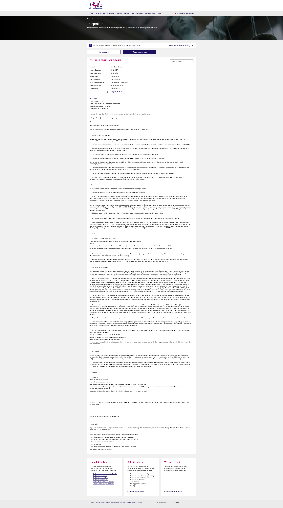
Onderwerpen (100, 13)
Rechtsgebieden (95, 79)
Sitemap (98, 502)
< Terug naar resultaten (139, 52)
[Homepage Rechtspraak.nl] (95, 5)
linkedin (189, 502)
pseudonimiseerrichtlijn (132, 45)
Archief (134, 502)
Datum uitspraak (95, 70)
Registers (127, 13)
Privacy (102, 502)
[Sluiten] (192, 45)
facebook (184, 502)
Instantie (92, 67)
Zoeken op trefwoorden (100, 476)
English (92, 502)
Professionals (150, 13)
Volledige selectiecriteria (136, 491)
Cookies (108, 502)
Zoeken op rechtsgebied (100, 480)
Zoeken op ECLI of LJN (100, 478)
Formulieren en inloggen (185, 13)
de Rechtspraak (137, 13)
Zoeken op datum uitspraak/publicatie (105, 474)
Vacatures (128, 502)
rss (167, 502)
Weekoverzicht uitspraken (174, 491)
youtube (192, 502)
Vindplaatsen (94, 88)
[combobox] (182, 61)
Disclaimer (139, 502)
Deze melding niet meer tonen (178, 45)
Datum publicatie (95, 73)
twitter (181, 502)
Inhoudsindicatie (95, 85)
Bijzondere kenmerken (97, 82)
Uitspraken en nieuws (114, 13)
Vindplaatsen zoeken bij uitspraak (103, 482)
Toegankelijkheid (115, 502)
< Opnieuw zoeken (104, 52)
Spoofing (122, 502)
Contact (159, 13)
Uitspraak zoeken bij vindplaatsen (103, 484)
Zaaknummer (94, 76)
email (170, 502)
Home (91, 13)
